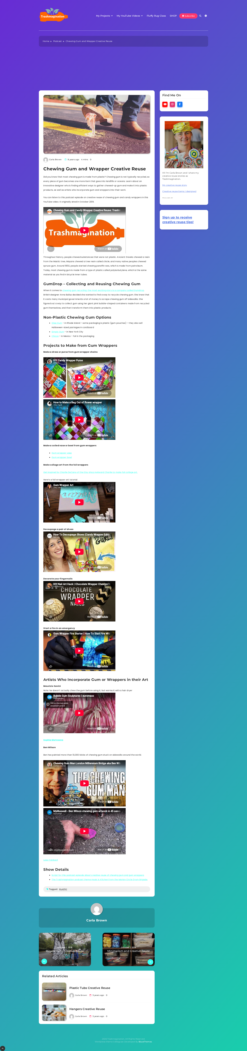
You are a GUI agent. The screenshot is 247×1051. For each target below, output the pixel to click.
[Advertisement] (123, 71)
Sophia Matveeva (53, 739)
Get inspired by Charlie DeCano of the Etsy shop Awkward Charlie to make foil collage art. (90, 472)
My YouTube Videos (128, 15)
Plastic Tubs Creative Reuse (89, 988)
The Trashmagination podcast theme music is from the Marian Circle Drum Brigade (99, 879)
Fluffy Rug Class (156, 15)
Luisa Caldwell (50, 860)
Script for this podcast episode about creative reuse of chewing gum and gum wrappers (98, 875)
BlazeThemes (145, 1041)
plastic (63, 889)
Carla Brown (55, 159)
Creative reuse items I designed (179, 191)
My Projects (103, 15)
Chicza (55, 336)
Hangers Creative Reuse (87, 1009)
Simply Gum (58, 331)
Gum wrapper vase (62, 453)
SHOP (173, 15)
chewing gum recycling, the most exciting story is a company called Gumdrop (103, 290)
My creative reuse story (174, 185)
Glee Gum (57, 323)
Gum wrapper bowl (62, 457)
